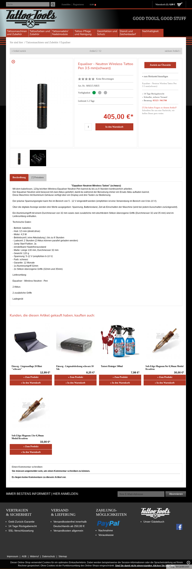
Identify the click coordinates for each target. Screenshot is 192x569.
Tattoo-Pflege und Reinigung (83, 32)
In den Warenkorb (114, 127)
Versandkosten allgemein (68, 530)
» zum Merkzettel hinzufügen (155, 76)
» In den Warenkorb (31, 382)
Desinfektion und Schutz (107, 32)
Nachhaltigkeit (150, 31)
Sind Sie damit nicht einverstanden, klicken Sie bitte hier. (145, 565)
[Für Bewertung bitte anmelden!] (79, 78)
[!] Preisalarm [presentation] (38, 177)
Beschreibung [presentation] (19, 177)
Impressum (12, 556)
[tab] (19, 177)
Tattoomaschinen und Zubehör (17, 32)
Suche (10, 4)
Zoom (13, 61)
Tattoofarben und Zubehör (40, 32)
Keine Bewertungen (105, 79)
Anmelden (65, 4)
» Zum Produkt (30, 377)
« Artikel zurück (19, 51)
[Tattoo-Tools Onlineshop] (31, 19)
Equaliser (65, 42)
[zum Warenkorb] (180, 4)
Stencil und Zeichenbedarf (128, 32)
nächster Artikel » (172, 51)
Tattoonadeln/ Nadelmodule (60, 32)
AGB (24, 556)
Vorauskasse (106, 534)
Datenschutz (48, 556)
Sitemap (62, 556)
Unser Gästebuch (153, 521)
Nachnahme (105, 530)
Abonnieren (176, 493)
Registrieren (78, 4)
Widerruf (34, 556)
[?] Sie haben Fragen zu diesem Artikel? (159, 107)
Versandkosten (182, 567)
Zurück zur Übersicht (160, 65)
